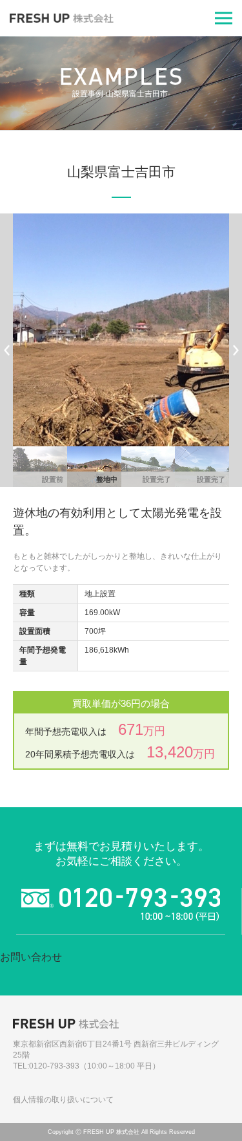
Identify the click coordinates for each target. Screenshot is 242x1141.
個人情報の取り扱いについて (63, 1099)
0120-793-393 (54, 1065)
